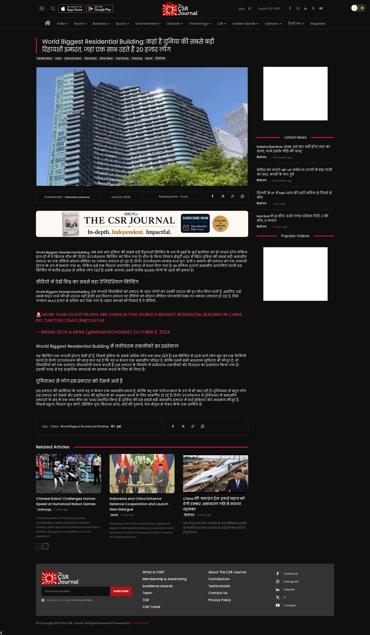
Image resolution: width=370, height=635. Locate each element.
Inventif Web (140, 623)
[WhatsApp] (242, 196)
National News (73, 58)
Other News (106, 58)
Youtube (290, 605)
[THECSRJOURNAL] (180, 9)
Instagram (291, 582)
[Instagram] (298, 9)
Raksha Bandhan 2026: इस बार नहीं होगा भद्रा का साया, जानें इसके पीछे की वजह (293, 148)
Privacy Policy (84, 600)
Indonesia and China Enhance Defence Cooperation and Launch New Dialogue (139, 504)
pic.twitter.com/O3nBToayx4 (70, 320)
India (58, 58)
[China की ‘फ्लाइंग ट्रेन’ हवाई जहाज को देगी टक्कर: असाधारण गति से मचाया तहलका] (215, 473)
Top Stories (122, 58)
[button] (53, 8)
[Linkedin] (306, 9)
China (54, 426)
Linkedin (289, 590)
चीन (113, 426)
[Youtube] (321, 9)
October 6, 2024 (151, 332)
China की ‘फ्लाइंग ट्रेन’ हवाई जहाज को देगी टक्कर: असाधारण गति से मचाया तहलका (214, 504)
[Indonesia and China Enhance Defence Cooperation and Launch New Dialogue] (142, 473)
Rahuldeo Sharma (77, 197)
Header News (44, 58)
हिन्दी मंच (160, 58)
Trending (137, 58)
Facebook (291, 574)
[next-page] (45, 546)
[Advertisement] (295, 93)
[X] (313, 9)
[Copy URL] (232, 196)
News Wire (90, 58)
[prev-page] (38, 546)
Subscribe (121, 591)
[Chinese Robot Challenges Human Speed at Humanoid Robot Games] (68, 473)
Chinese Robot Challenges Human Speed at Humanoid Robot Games (66, 501)
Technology (44, 509)
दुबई (119, 426)
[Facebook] (290, 9)
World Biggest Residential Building (84, 426)
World (149, 58)
